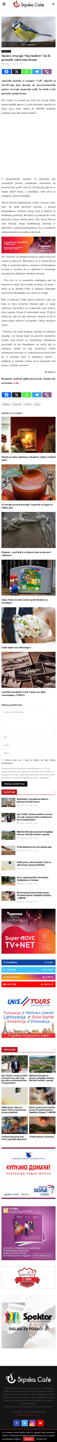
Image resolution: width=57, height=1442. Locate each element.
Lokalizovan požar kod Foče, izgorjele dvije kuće (13, 1138)
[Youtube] (40, 1423)
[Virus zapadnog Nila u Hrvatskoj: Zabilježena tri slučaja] (8, 880)
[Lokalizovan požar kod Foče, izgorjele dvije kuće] (14, 1125)
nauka (37, 404)
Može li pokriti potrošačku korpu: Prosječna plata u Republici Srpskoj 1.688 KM (34, 895)
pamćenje (17, 404)
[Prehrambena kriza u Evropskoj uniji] (8, 850)
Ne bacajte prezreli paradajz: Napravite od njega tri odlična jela (26, 506)
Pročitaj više (41, 1439)
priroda (6, 404)
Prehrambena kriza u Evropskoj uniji (34, 847)
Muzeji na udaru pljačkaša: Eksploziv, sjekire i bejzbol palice (28, 458)
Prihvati (28, 1438)
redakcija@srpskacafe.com (28, 1414)
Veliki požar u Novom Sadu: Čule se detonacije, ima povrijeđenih (13, 1110)
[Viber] (47, 71)
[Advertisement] (28, 147)
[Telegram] (37, 71)
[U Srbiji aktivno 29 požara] (42, 1125)
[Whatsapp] (26, 71)
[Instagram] (32, 1423)
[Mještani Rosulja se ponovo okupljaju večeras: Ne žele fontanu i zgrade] (8, 835)
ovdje (16, 383)
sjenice (28, 404)
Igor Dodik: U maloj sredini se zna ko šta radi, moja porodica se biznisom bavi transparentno (34, 817)
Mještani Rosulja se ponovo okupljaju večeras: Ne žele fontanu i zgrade (42, 1078)
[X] (16, 71)
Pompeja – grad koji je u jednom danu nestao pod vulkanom (26, 553)
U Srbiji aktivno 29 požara (41, 1137)
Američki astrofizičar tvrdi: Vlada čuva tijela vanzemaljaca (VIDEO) (23, 693)
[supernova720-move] (28, 252)
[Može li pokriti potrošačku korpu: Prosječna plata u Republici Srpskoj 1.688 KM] (8, 896)
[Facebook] (6, 71)
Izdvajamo (9, 1049)
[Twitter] (24, 1423)
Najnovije (9, 792)
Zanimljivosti (6, 51)
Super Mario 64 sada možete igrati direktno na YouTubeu (24, 601)
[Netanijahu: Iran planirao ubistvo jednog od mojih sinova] (8, 802)
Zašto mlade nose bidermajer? (16, 647)
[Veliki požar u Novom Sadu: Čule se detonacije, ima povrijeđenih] (8, 865)
